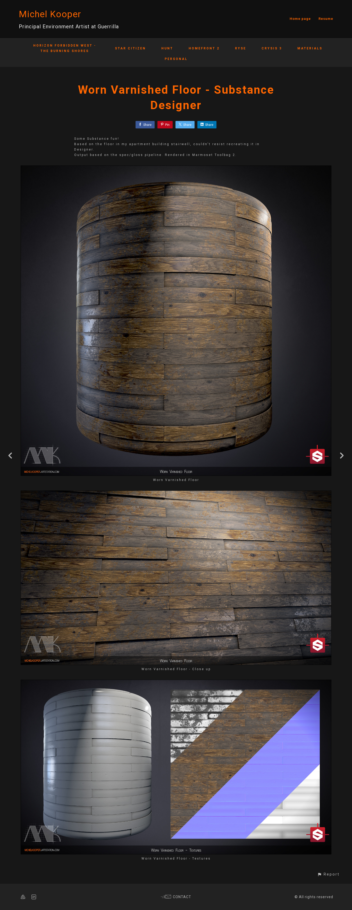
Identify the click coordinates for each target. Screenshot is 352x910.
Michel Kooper (50, 14)
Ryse (240, 48)
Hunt (167, 48)
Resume (326, 19)
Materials (309, 48)
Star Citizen (130, 48)
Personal (176, 59)
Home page (300, 19)
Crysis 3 (272, 48)
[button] (328, 874)
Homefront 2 (204, 48)
